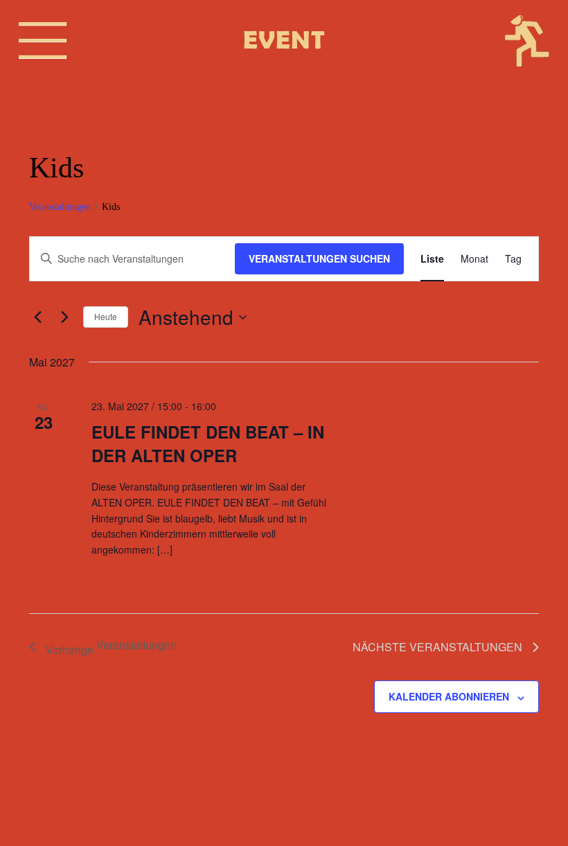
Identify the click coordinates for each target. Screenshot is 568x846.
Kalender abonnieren (449, 696)
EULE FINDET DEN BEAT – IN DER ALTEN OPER (207, 443)
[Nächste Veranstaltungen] (64, 317)
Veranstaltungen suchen (319, 258)
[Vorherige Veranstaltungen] (37, 317)
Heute (105, 316)
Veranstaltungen (60, 207)
